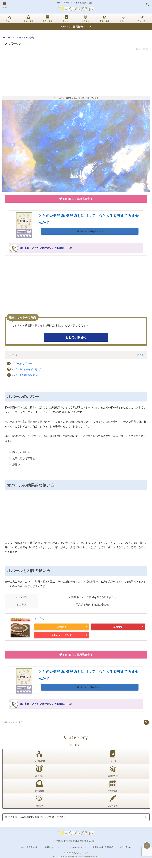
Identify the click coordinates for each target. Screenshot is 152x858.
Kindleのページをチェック (89, 231)
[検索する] (146, 722)
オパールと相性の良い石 (25, 375)
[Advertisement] (76, 74)
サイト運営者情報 (28, 847)
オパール (40, 618)
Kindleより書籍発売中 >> (76, 26)
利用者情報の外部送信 (102, 847)
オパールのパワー (22, 363)
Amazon (61, 626)
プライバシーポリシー (76, 847)
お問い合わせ (125, 847)
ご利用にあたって (51, 847)
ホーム (8, 37)
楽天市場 (117, 626)
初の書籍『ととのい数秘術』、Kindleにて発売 (45, 247)
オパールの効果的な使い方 (27, 369)
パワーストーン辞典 (24, 37)
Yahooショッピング (62, 635)
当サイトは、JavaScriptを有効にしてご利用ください (35, 817)
